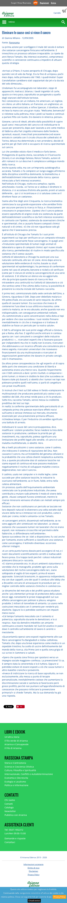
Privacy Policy (59, 896)
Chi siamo (10, 800)
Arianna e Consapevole (17, 744)
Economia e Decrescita (16, 777)
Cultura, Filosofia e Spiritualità (20, 770)
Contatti (9, 803)
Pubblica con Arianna (16, 814)
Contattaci (10, 842)
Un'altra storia (12, 736)
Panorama (14, 42)
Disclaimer (33, 871)
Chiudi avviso (34, 900)
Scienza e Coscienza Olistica (19, 766)
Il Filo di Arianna (13, 748)
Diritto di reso (33, 867)
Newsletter (10, 811)
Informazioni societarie (33, 864)
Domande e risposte (15, 838)
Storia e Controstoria (15, 762)
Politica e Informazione (16, 785)
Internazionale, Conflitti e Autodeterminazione (29, 774)
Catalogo (9, 807)
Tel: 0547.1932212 (14, 829)
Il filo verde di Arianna (16, 740)
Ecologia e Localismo (15, 781)
